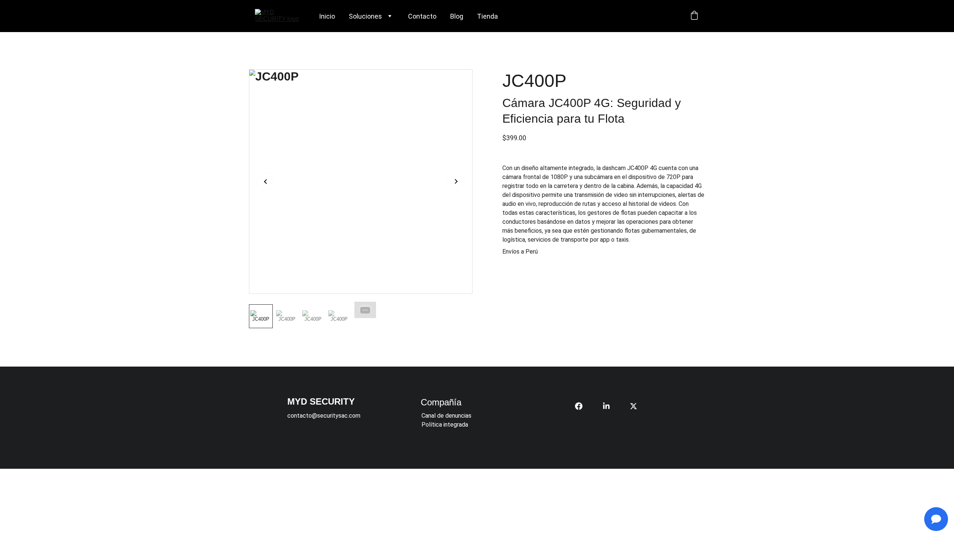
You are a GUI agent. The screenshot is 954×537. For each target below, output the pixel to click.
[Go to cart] (694, 16)
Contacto (422, 16)
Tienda (487, 16)
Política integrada (444, 424)
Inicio (327, 16)
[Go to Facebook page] (582, 406)
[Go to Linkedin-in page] (610, 406)
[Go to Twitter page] (633, 406)
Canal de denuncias (446, 415)
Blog (456, 16)
